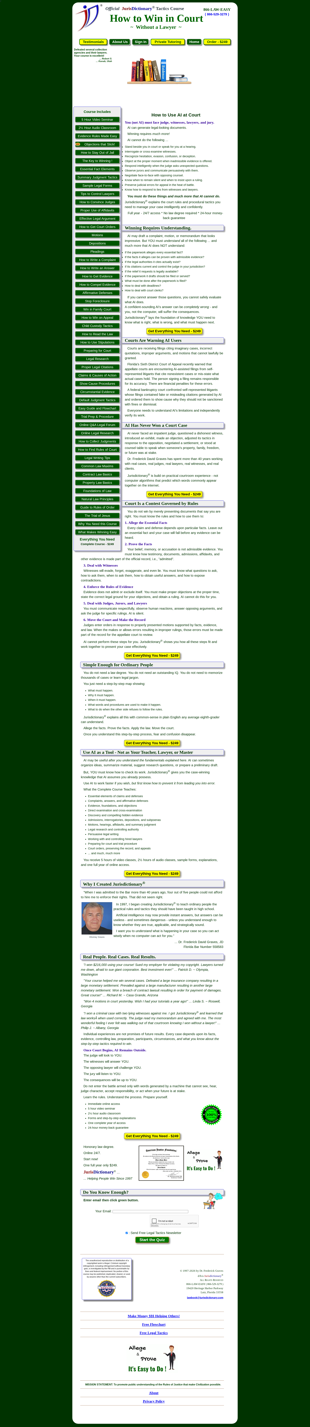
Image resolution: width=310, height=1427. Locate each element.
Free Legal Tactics (154, 1333)
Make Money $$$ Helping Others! (154, 1316)
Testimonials (93, 42)
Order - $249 (217, 42)
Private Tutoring (168, 42)
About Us (120, 42)
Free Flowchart (153, 1324)
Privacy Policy (154, 1401)
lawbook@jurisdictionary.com (205, 1297)
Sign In (140, 42)
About (153, 1393)
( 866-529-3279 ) (217, 14)
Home (194, 42)
